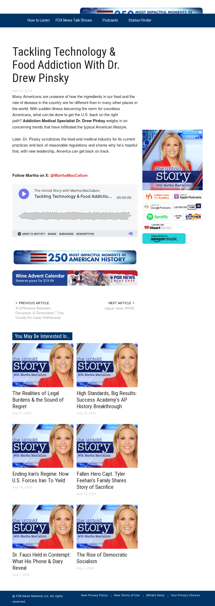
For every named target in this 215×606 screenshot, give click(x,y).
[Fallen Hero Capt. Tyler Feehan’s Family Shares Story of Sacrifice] (107, 445)
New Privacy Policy (94, 595)
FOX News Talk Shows (72, 22)
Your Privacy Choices (185, 595)
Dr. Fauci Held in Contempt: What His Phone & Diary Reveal (41, 561)
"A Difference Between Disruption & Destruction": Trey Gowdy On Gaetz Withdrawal (39, 313)
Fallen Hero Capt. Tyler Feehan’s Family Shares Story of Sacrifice (101, 480)
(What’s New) (155, 595)
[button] (197, 20)
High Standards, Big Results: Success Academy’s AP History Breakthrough (107, 400)
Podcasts (109, 22)
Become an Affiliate (31, 34)
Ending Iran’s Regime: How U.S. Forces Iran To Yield (40, 477)
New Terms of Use (127, 595)
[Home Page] (18, 20)
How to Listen (39, 20)
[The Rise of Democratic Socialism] (107, 526)
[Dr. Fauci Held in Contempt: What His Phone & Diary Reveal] (42, 526)
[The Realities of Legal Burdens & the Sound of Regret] (42, 364)
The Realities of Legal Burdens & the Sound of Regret (38, 400)
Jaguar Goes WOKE (120, 308)
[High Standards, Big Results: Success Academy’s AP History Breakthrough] (107, 364)
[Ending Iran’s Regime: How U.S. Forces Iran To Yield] (42, 445)
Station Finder (140, 20)
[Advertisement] (172, 86)
